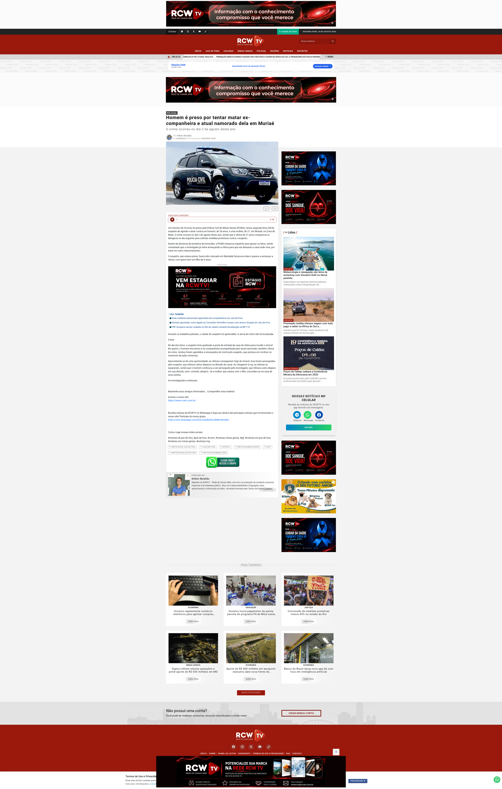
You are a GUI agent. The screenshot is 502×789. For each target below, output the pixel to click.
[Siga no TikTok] (205, 32)
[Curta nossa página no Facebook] (233, 747)
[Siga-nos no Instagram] (242, 747)
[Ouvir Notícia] (172, 219)
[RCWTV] (251, 13)
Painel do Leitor (227, 753)
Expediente (244, 753)
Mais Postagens (251, 692)
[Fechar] (336, 752)
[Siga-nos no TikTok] (269, 747)
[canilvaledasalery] (308, 496)
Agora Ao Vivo (289, 32)
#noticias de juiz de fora (183, 447)
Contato (297, 753)
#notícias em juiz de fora (183, 453)
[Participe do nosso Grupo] (222, 463)
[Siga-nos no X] (251, 747)
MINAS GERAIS (246, 51)
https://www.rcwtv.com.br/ (182, 400)
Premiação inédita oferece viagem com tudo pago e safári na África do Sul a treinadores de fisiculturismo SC (250, 57)
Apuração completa (321, 66)
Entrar (173, 31)
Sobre (212, 753)
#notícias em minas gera (214, 453)
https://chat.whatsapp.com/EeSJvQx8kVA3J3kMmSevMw (198, 420)
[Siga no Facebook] (182, 32)
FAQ (288, 753)
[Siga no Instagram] (188, 32)
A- (266, 208)
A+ (275, 208)
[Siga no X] (194, 32)
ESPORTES (302, 51)
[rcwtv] (251, 89)
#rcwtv (226, 447)
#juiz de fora (208, 447)
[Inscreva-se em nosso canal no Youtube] (260, 747)
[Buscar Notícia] (332, 41)
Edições (275, 51)
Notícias (289, 51)
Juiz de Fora (214, 51)
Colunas (230, 51)
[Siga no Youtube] (200, 32)
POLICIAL (262, 51)
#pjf (268, 447)
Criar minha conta (301, 713)
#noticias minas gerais (248, 447)
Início (199, 51)
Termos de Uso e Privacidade (268, 753)
